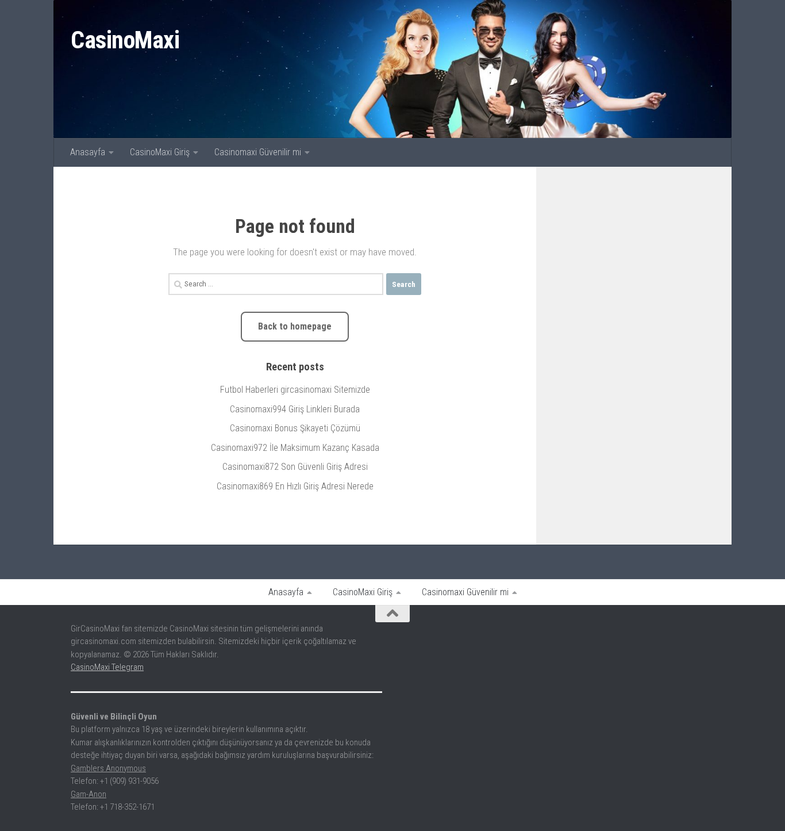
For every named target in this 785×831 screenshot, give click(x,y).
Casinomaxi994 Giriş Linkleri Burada (295, 409)
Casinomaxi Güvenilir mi (257, 152)
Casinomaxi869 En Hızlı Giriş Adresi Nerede (295, 486)
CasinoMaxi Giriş (160, 152)
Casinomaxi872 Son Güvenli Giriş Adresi (295, 466)
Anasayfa (87, 152)
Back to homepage (295, 326)
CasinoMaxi (125, 40)
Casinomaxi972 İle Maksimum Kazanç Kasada (295, 447)
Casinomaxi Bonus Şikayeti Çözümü (295, 428)
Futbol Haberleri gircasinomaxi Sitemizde (295, 389)
